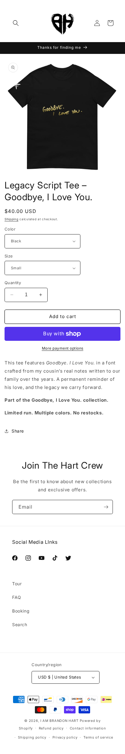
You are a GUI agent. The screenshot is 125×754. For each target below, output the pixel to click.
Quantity (13, 282)
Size (9, 256)
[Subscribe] (106, 507)
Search (19, 624)
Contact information (88, 728)
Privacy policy (65, 737)
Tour (17, 583)
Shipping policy (32, 737)
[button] (15, 23)
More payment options (62, 348)
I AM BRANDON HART (59, 721)
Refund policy (51, 728)
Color (10, 229)
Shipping (12, 219)
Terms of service (98, 737)
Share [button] (18, 430)
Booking (20, 610)
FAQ (16, 597)
